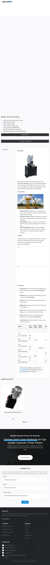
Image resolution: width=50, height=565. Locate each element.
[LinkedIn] (23, 425)
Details (13, 418)
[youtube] (25, 563)
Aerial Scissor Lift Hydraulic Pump (12, 412)
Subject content (7, 492)
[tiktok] (22, 563)
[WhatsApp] (29, 425)
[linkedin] (27, 563)
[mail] (32, 563)
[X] (10, 425)
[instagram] (20, 563)
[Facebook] (3, 425)
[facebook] (15, 563)
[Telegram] (36, 425)
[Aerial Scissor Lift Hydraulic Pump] (12, 397)
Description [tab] (5, 149)
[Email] (42, 425)
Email (5, 484)
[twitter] (17, 563)
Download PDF (25, 134)
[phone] (34, 563)
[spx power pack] (25, 65)
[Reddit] (16, 425)
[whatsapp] (29, 563)
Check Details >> (6, 518)
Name (5, 476)
